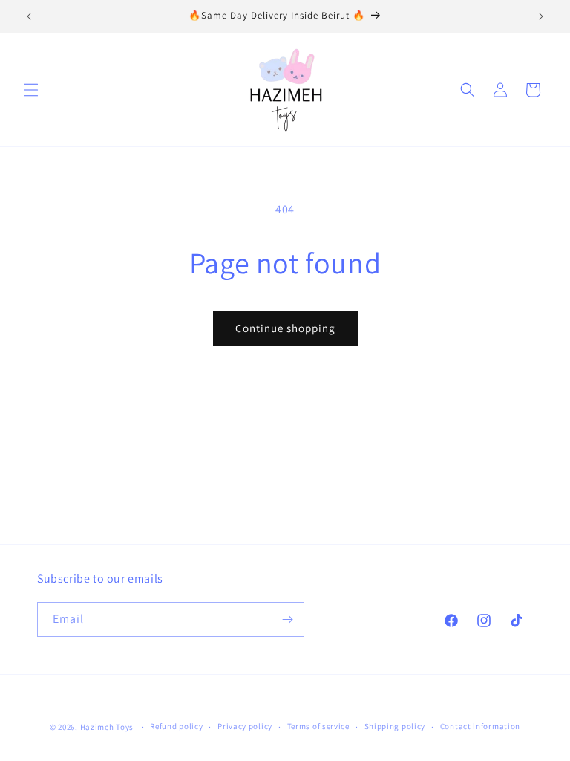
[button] (31, 90)
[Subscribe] (287, 619)
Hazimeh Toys (107, 727)
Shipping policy (395, 726)
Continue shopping (285, 328)
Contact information (480, 726)
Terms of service (318, 726)
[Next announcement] (541, 16)
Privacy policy (244, 726)
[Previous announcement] (29, 16)
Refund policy (176, 726)
